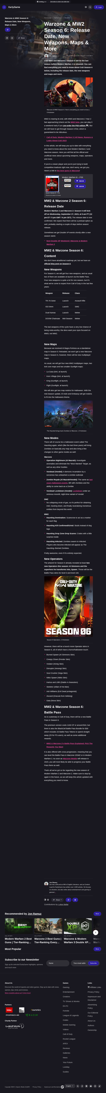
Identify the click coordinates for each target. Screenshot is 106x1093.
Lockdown (78, 491)
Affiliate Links (95, 987)
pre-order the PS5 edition (74, 126)
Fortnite (66, 1011)
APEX (65, 1044)
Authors (91, 1025)
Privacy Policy (93, 992)
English (68, 1086)
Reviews (66, 1048)
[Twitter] (77, 1086)
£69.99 (81, 186)
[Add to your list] (12, 38)
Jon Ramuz (53, 882)
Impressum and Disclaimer (52, 1087)
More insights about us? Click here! (18, 993)
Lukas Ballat (63, 904)
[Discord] (86, 1086)
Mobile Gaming (69, 1025)
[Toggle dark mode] (86, 7)
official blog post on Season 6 (57, 264)
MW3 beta (75, 122)
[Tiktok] (99, 1086)
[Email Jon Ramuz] (75, 900)
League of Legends (71, 1015)
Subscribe (93, 963)
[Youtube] (90, 1086)
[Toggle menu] (4, 7)
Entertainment (68, 992)
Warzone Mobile (70, 759)
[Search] (90, 7)
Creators (66, 997)
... (55, 892)
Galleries (66, 1053)
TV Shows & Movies (71, 1001)
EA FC (65, 1006)
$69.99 (81, 181)
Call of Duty (58, 18)
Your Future (67, 1062)
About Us (91, 1021)
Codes (65, 1020)
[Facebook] (82, 1086)
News (65, 1058)
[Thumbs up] (7, 30)
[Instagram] (95, 1086)
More (97, 914)
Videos (66, 1029)
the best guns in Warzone (68, 171)
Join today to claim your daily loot (59, 1)
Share (23, 38)
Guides (66, 1072)
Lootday (66, 1067)
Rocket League (69, 1039)
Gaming (66, 987)
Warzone (67, 18)
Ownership (92, 1030)
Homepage (47, 18)
